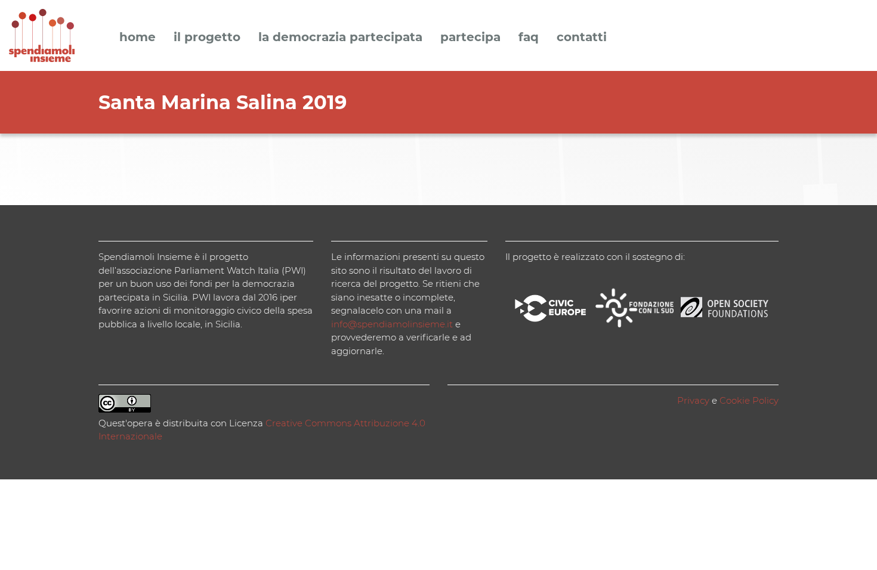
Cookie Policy (749, 400)
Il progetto (207, 37)
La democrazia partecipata (340, 37)
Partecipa (470, 37)
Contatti (582, 37)
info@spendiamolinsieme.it (392, 324)
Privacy (693, 400)
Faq (528, 37)
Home (137, 37)
